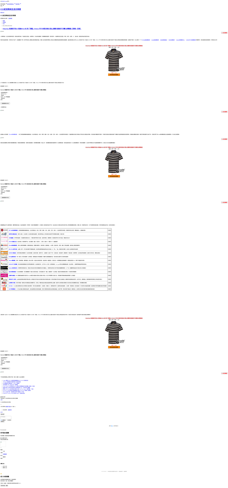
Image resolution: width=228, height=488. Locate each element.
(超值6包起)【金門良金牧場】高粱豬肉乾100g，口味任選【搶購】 (17, 387)
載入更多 (2, 414)
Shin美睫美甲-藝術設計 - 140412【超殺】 (11, 383)
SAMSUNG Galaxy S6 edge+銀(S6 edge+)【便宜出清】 (14, 393)
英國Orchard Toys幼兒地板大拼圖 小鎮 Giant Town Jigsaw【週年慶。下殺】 (18, 389)
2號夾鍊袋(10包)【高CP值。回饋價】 (10, 384)
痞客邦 (7, 406)
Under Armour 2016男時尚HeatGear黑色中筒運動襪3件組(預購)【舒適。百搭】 (19, 386)
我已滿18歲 (3, 485)
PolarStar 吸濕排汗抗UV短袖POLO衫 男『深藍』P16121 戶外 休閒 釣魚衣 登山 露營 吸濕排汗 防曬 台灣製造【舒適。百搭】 (42, 28)
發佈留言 (2, 421)
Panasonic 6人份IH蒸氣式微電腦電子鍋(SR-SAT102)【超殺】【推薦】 (17, 390)
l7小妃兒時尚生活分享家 (10, 9)
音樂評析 (10, 409)
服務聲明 (125, 471)
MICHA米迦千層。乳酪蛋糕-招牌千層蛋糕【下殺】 (13, 391)
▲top (1, 411)
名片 (4, 23)
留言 (10, 406)
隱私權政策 (121, 471)
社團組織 (10, 18)
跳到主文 (2, 12)
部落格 (4, 22)
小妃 (1, 399)
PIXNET (105, 471)
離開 (7, 485)
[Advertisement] (114, 123)
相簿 (4, 20)
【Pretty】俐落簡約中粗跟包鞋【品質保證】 (12, 381)
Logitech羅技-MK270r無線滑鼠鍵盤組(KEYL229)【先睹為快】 (16, 380)
